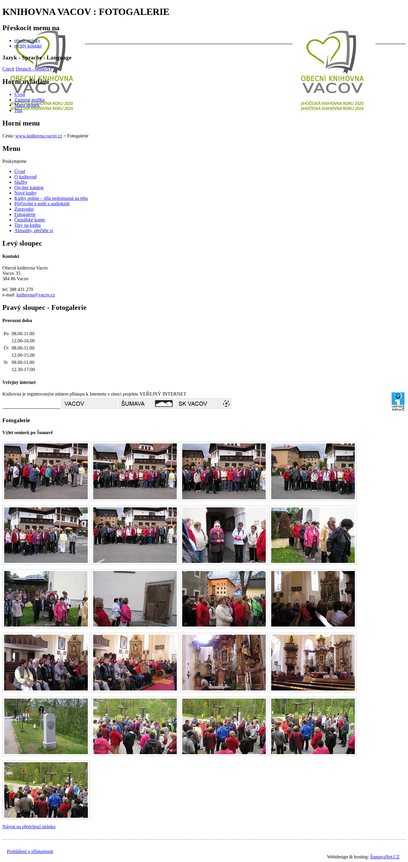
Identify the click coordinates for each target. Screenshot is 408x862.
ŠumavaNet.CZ (385, 856)
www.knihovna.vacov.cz (38, 135)
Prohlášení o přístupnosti (30, 851)
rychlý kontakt (28, 45)
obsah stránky (27, 40)
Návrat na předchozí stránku (29, 826)
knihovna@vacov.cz (35, 294)
